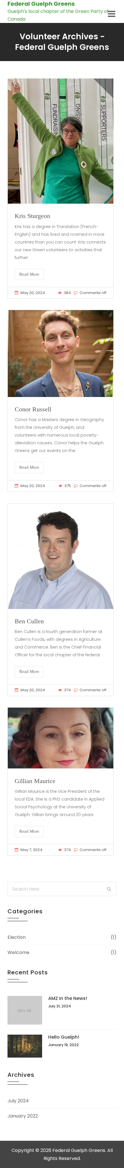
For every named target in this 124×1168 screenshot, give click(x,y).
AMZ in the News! (67, 998)
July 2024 (18, 1100)
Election (16, 937)
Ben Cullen (29, 621)
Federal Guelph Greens (41, 3)
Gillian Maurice (35, 780)
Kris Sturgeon (32, 215)
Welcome (18, 952)
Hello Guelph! (63, 1037)
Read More (29, 274)
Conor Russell (33, 409)
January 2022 (22, 1116)
